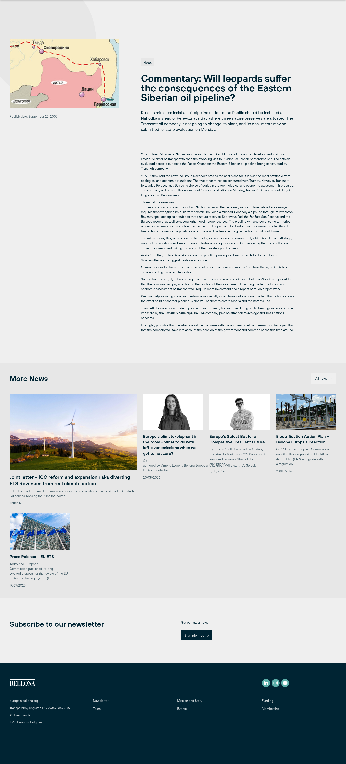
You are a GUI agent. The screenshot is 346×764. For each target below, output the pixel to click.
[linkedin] (266, 683)
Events (182, 708)
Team (97, 708)
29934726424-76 (58, 708)
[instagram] (276, 683)
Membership (271, 708)
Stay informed (194, 635)
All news (321, 378)
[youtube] (285, 683)
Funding (267, 700)
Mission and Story (189, 700)
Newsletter (100, 700)
